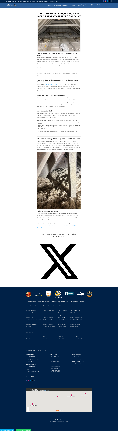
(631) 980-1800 (107, 5)
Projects (33, 1)
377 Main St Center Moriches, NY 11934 (33, 370)
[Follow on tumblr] (111, 1)
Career (56, 1)
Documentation (79, 338)
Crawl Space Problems (48, 324)
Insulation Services (74, 326)
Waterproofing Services (75, 324)
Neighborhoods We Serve (81, 341)
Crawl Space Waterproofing (32, 322)
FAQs (44, 336)
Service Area (28, 326)
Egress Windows (29, 317)
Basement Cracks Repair (31, 312)
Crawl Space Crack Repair (48, 319)
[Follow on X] (109, 1)
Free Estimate (8, 1)
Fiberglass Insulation (62, 315)
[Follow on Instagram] (105, 1)
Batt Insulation (61, 312)
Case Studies (51, 5)
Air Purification (73, 315)
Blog (37, 1)
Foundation (65, 5)
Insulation (79, 5)
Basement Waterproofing (31, 305)
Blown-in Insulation (62, 317)
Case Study (61, 338)
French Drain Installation (31, 308)
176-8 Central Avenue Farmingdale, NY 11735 (56, 371)
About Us (14, 1)
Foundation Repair (47, 308)
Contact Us (41, 1)
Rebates (24, 1)
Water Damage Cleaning (75, 322)
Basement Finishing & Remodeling (33, 319)
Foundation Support (47, 312)
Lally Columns (46, 315)
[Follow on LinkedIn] (107, 1)
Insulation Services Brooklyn (49, 326)
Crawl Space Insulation (63, 310)
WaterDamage (93, 5)
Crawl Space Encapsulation (31, 324)
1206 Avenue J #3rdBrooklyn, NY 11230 (55, 360)
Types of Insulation (62, 322)
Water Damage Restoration (76, 317)
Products (52, 1)
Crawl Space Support (47, 322)
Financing (29, 1)
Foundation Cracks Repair (48, 310)
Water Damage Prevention (76, 319)
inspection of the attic (51, 84)
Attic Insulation (61, 305)
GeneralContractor (99, 5)
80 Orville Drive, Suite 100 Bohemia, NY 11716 (33, 360)
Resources (46, 1)
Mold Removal (73, 305)
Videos (77, 336)
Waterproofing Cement (31, 310)
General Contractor (62, 324)
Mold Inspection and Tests (75, 308)
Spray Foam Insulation (63, 319)
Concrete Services (62, 326)
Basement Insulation (62, 308)
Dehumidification (74, 312)
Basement (58, 5)
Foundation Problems (48, 317)
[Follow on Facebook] (103, 1)
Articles (61, 336)
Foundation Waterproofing (49, 305)
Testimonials (20, 1)
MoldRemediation (86, 5)
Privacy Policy (63, 419)
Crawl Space (72, 5)
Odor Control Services (75, 310)
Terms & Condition (56, 419)
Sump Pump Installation (31, 315)
